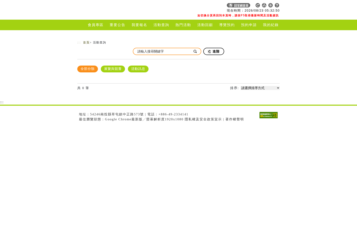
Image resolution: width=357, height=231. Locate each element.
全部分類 (88, 69)
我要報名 (139, 25)
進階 (216, 51)
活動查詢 (161, 25)
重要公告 (117, 25)
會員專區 (96, 25)
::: (79, 42)
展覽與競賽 (113, 69)
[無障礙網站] (269, 118)
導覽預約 (227, 25)
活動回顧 (205, 25)
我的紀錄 (271, 25)
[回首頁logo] (106, 6)
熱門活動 (183, 25)
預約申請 (249, 25)
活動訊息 (138, 69)
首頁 (86, 42)
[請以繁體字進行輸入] (195, 51)
